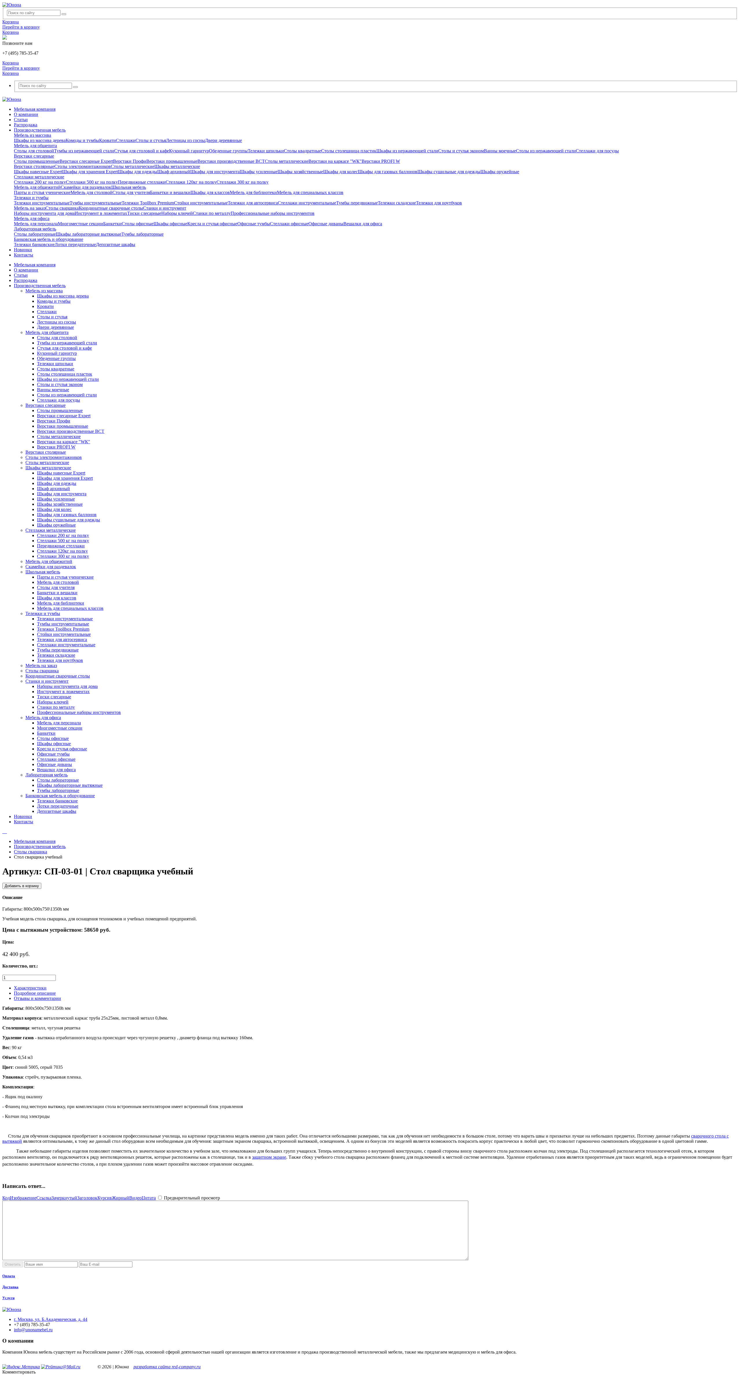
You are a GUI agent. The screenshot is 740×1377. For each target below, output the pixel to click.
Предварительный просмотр (191, 1197)
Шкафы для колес (340, 171)
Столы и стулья (151, 140)
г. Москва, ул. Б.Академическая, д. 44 (50, 1319)
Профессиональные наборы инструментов (272, 213)
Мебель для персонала (36, 223)
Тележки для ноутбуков (439, 202)
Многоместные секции (80, 223)
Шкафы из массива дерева (40, 140)
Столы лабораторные (35, 234)
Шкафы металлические (177, 166)
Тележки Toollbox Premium (148, 202)
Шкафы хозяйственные (300, 171)
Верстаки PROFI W (381, 161)
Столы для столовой (34, 150)
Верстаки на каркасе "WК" (335, 161)
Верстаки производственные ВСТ (231, 161)
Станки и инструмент (164, 208)
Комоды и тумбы (82, 140)
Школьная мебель (128, 187)
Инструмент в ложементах (101, 213)
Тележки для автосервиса (253, 202)
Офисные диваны (325, 223)
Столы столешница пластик (348, 150)
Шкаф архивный (173, 171)
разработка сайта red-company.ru (167, 1366)
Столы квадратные (302, 150)
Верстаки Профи (129, 161)
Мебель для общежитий (37, 187)
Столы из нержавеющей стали (546, 150)
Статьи (21, 119)
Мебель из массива (32, 135)
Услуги (8, 1298)
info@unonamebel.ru (33, 1329)
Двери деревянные (223, 140)
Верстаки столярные (34, 166)
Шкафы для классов (210, 192)
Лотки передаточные (75, 244)
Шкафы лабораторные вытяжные (88, 234)
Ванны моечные (500, 150)
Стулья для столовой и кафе (141, 150)
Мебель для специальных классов (310, 192)
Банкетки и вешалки (170, 192)
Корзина (10, 21)
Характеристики (30, 987)
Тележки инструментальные (42, 202)
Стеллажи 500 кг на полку (92, 182)
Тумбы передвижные (357, 202)
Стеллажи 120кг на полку (191, 182)
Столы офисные (137, 223)
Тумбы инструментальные (96, 202)
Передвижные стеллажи (142, 182)
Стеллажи (126, 140)
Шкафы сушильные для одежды (448, 171)
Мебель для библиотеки (253, 192)
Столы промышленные (37, 161)
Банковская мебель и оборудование (48, 239)
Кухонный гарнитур (189, 150)
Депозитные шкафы (115, 244)
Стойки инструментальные (201, 202)
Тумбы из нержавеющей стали (84, 150)
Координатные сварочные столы (111, 208)
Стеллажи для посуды (597, 150)
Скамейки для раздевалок (86, 187)
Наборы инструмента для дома (44, 213)
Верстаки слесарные (34, 156)
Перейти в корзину (21, 27)
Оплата (8, 1276)
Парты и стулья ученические (42, 192)
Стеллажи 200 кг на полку (40, 182)
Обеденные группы (228, 150)
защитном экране (269, 1157)
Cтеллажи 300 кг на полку (243, 182)
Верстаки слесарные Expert (86, 161)
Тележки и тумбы (31, 197)
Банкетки (112, 223)
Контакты (23, 254)
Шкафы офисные (170, 223)
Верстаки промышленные (171, 161)
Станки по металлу (212, 213)
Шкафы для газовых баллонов (387, 171)
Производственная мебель (40, 130)
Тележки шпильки (266, 150)
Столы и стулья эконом (461, 150)
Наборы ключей (177, 213)
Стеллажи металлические (39, 176)
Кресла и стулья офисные (212, 223)
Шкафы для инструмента (215, 171)
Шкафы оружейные (499, 171)
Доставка (10, 1287)
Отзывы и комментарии (37, 998)
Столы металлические (286, 161)
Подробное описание (35, 993)
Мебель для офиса (31, 218)
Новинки (23, 249)
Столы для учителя (131, 192)
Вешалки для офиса (362, 223)
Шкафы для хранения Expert (90, 171)
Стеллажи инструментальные (307, 202)
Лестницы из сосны (185, 140)
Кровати (107, 140)
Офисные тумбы (253, 223)
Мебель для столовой (91, 192)
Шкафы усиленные (259, 171)
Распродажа (25, 124)
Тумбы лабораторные (142, 234)
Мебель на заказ (29, 208)
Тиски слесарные (144, 213)
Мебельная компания (35, 109)
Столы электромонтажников (82, 166)
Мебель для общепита (35, 145)
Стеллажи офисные (289, 223)
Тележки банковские (34, 244)
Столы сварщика (62, 208)
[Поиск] (64, 14)
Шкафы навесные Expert (38, 171)
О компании (26, 114)
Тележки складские (397, 202)
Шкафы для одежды (137, 171)
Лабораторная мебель (35, 228)
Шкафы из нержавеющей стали (407, 150)
